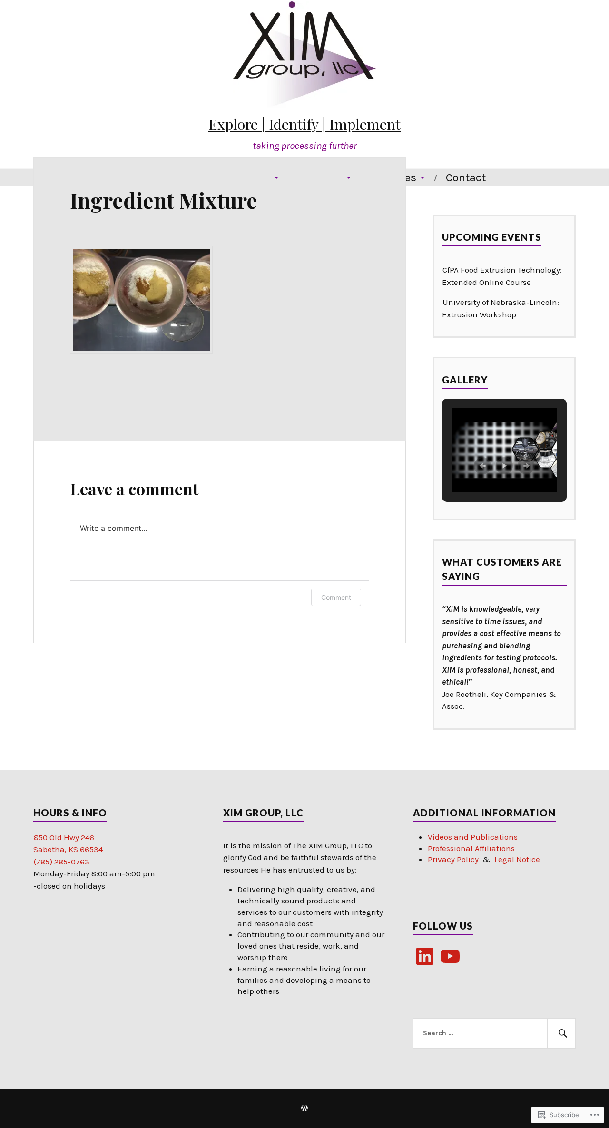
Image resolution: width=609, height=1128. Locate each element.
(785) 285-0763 (61, 861)
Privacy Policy (453, 859)
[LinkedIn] (424, 956)
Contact (466, 177)
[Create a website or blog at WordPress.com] (304, 1109)
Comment (336, 597)
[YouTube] (450, 956)
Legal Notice (517, 859)
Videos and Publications (473, 837)
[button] (482, 465)
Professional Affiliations (471, 848)
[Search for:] (494, 1033)
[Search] (561, 1033)
